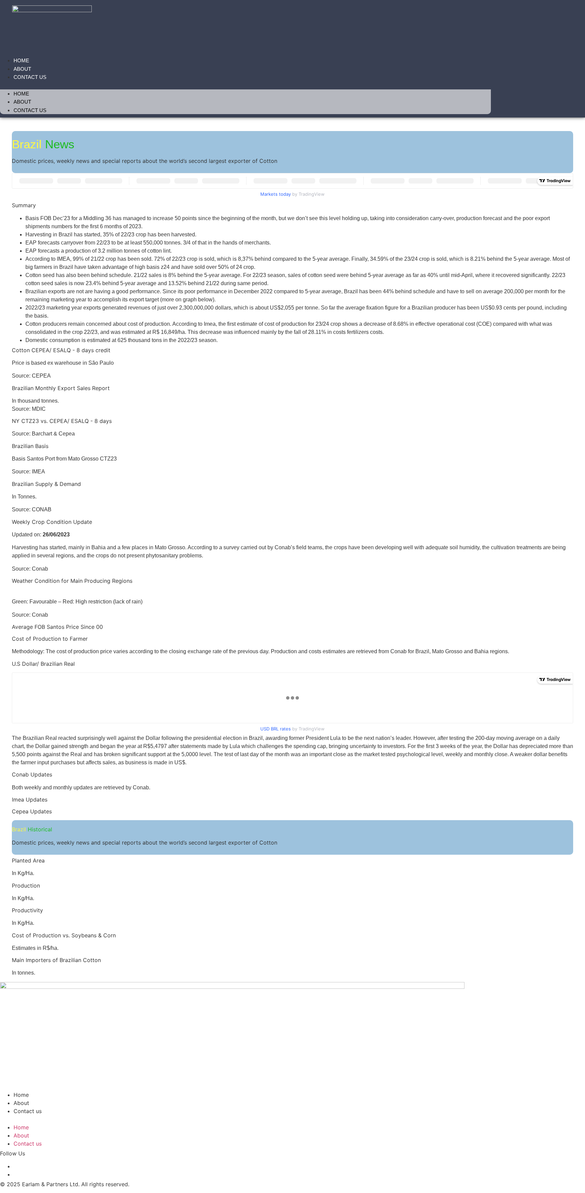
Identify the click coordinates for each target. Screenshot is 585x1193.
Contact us (30, 77)
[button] (245, 85)
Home (21, 60)
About (22, 69)
